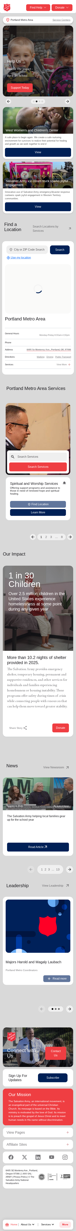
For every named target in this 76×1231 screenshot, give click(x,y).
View (38, 152)
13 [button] (58, 869)
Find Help (36, 7)
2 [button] (46, 537)
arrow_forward (70, 869)
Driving (49, 357)
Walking (41, 357)
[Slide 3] (39, 101)
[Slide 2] (36, 101)
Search (59, 249)
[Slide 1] (34, 101)
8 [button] (62, 537)
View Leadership (56, 886)
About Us (28, 1224)
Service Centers (61, 19)
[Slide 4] (42, 101)
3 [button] (51, 537)
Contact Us (56, 1053)
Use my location (19, 258)
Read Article (38, 847)
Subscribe (52, 1077)
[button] (33, 537)
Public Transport (63, 357)
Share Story (18, 728)
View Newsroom (56, 767)
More (65, 1224)
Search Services (38, 466)
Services (48, 1224)
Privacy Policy (20, 1177)
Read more (57, 978)
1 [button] (41, 537)
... (56, 537)
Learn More (38, 512)
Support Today (20, 87)
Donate (60, 7)
